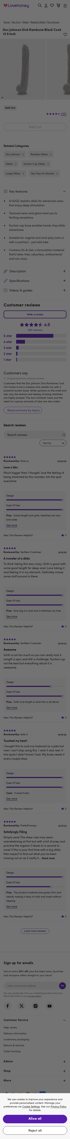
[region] (35, 1116)
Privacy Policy (58, 1106)
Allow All (35, 1119)
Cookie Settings (31, 1106)
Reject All (35, 1130)
